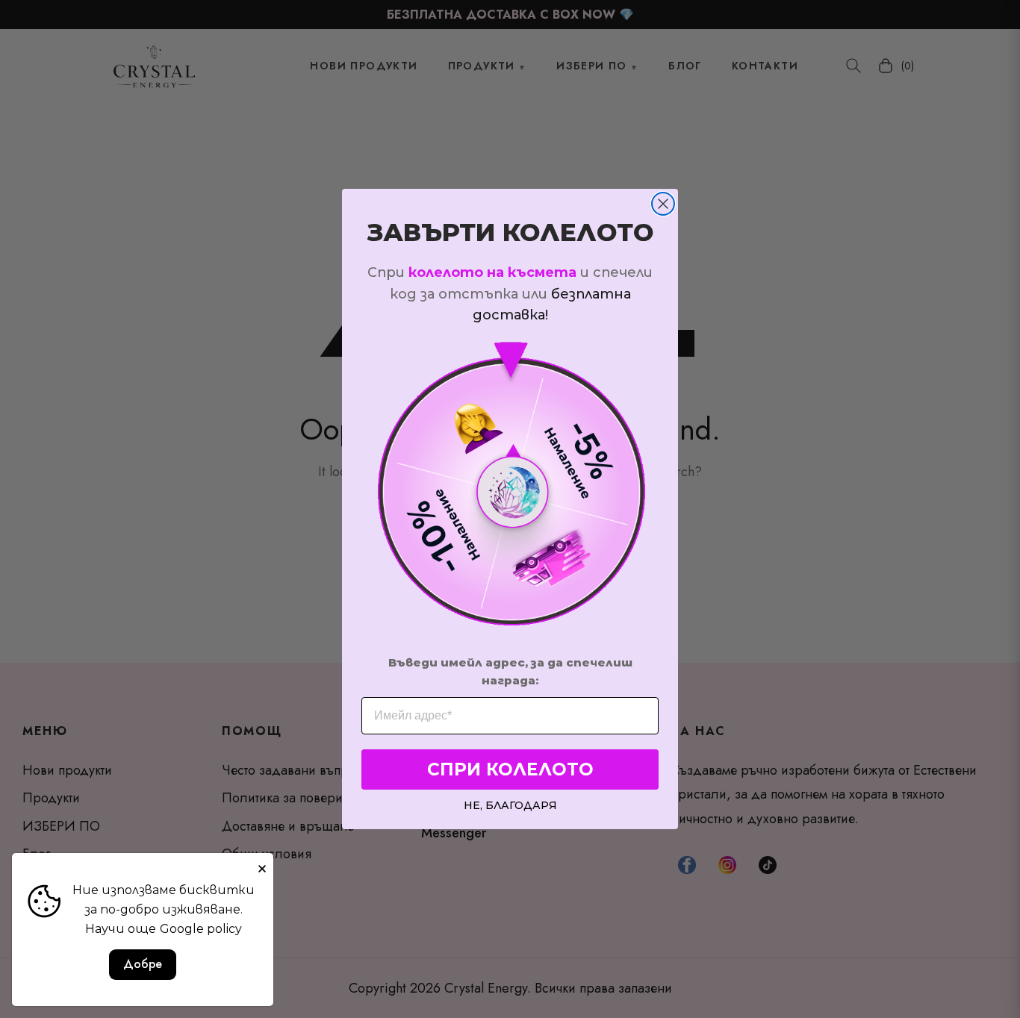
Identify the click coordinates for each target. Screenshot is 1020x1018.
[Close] (262, 864)
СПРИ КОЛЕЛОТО (510, 769)
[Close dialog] (663, 204)
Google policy (201, 929)
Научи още (120, 929)
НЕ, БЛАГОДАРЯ (510, 805)
